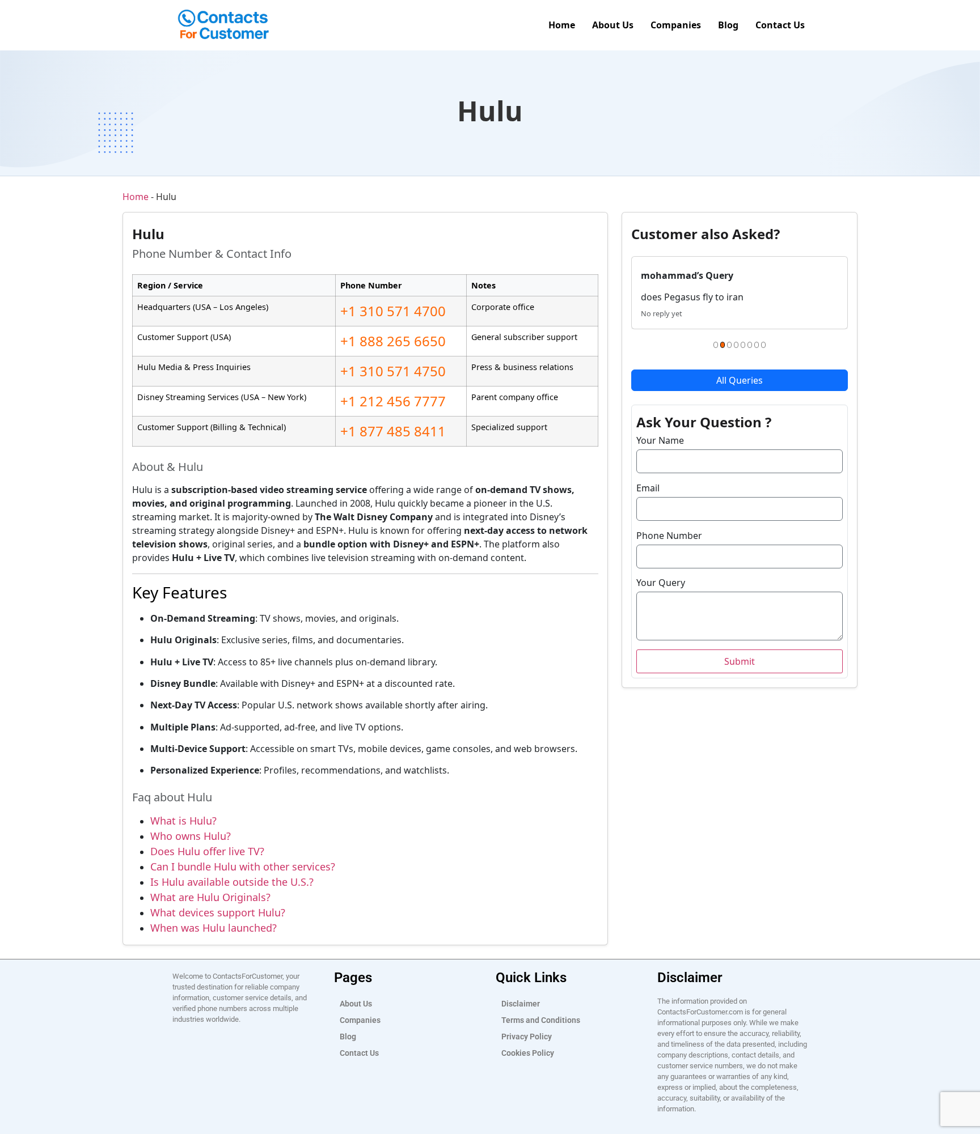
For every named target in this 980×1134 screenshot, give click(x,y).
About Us (612, 25)
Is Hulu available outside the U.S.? (232, 882)
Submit (739, 661)
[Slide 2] (722, 345)
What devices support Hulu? (217, 912)
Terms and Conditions (540, 1020)
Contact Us (780, 25)
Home (561, 25)
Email (648, 487)
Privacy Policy (526, 1036)
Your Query (660, 582)
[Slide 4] (736, 345)
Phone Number (669, 535)
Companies (675, 25)
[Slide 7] (756, 345)
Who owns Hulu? (190, 836)
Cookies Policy (527, 1052)
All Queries (739, 380)
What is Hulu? (183, 820)
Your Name (660, 440)
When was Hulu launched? (213, 928)
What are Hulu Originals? (210, 897)
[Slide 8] (763, 345)
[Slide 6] (749, 345)
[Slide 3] (729, 345)
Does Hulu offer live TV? (207, 851)
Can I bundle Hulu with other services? (242, 866)
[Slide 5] (743, 345)
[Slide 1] (715, 345)
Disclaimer (520, 1003)
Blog (728, 25)
